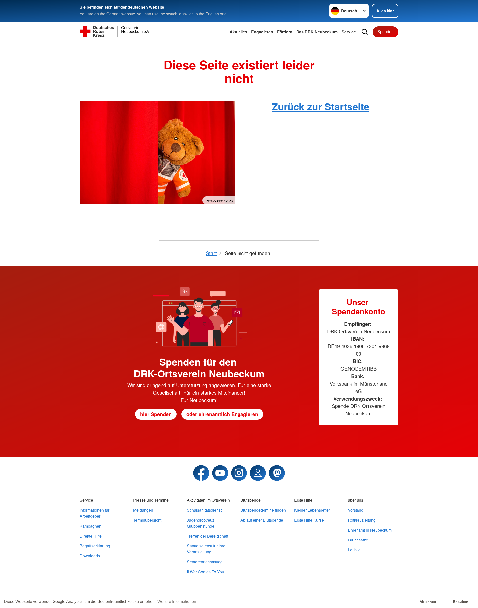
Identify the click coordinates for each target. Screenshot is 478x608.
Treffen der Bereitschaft (207, 536)
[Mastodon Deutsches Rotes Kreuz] (277, 473)
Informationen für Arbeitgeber (94, 513)
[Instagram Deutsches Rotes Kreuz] (239, 473)
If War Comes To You (205, 572)
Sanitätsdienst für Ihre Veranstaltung (206, 549)
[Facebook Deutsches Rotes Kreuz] (201, 473)
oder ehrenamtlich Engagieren (222, 414)
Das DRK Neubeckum (317, 32)
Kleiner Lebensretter (312, 510)
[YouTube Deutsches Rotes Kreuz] (220, 473)
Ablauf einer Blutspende (261, 520)
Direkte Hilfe (91, 536)
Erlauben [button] (460, 602)
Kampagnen (90, 526)
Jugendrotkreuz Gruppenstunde (200, 523)
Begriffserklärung (95, 546)
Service (349, 32)
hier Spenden (156, 414)
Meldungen (143, 510)
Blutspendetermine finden (263, 510)
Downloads (90, 556)
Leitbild (354, 550)
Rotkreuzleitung (362, 520)
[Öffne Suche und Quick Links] (365, 32)
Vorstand (355, 510)
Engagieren (262, 32)
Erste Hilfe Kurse (309, 520)
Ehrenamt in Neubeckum (370, 530)
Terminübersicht (147, 520)
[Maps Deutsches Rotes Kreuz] (258, 473)
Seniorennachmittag (205, 562)
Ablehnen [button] (428, 602)
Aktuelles (238, 32)
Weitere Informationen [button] (176, 601)
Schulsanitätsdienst (204, 510)
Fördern (284, 32)
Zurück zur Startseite (320, 106)
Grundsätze (358, 540)
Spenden (385, 31)
